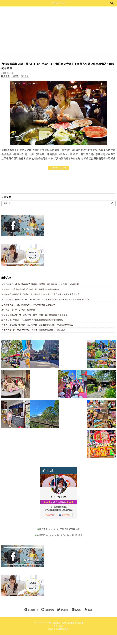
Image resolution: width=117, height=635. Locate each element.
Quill (61, 626)
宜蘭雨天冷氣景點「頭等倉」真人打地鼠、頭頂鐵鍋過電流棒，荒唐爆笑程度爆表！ (38, 325)
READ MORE (58, 167)
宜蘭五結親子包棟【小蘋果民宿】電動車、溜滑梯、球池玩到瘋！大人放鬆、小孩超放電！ (41, 284)
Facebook (33, 609)
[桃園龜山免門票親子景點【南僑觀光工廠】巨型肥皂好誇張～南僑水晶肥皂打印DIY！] (15, 384)
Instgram (49, 609)
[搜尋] (112, 203)
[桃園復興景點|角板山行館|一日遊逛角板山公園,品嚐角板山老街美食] (44, 414)
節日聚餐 (25, 76)
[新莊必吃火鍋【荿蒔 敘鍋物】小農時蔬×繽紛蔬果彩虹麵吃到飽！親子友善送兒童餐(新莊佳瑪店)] (101, 414)
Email (78, 609)
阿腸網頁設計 (62, 629)
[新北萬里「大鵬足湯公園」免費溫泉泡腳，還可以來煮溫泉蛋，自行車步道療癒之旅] (15, 414)
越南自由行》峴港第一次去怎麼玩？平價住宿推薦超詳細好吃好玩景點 (32, 320)
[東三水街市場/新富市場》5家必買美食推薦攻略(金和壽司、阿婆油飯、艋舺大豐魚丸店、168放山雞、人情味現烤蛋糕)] (44, 354)
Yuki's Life (58, 3)
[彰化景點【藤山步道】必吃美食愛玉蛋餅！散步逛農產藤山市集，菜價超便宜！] (15, 354)
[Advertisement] (58, 30)
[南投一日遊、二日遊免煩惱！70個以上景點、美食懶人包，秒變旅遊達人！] (101, 354)
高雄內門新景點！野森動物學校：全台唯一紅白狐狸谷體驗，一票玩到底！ (34, 330)
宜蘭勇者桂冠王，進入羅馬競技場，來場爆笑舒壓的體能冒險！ (29, 305)
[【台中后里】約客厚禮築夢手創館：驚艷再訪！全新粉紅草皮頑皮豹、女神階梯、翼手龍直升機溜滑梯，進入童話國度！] (72, 384)
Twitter (64, 609)
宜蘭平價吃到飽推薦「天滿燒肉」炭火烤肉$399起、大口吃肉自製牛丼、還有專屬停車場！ (41, 294)
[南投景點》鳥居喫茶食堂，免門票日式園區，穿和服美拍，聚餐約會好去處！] (101, 384)
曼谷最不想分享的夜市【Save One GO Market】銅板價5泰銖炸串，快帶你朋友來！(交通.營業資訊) (45, 299)
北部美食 (5, 76)
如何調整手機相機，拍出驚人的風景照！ (19, 310)
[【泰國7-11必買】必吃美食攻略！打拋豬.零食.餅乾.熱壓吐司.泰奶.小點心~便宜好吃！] (101, 444)
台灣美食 (15, 76)
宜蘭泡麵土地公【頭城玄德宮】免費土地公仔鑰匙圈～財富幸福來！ (31, 289)
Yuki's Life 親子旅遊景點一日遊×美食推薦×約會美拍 (62, 623)
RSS (90, 609)
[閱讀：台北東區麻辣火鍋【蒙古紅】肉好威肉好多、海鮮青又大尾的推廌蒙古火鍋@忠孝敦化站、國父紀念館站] (58, 144)
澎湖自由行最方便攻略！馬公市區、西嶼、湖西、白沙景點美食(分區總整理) (34, 315)
